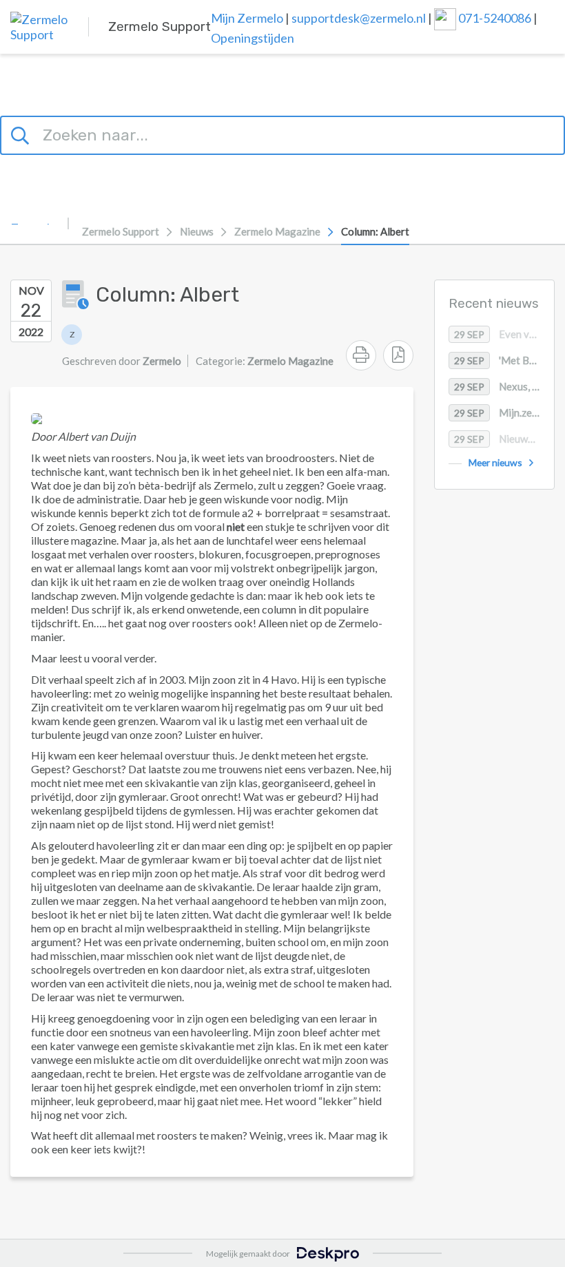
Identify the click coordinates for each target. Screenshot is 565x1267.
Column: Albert (375, 231)
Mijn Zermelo (247, 17)
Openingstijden (252, 37)
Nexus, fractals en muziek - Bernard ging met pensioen (504, 386)
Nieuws (197, 231)
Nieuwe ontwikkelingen (504, 438)
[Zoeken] (22, 134)
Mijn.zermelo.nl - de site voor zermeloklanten (504, 412)
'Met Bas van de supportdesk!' (504, 360)
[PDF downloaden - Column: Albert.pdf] (398, 355)
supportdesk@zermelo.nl (358, 17)
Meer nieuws (495, 462)
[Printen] (361, 355)
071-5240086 (495, 17)
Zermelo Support (120, 231)
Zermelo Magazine (277, 231)
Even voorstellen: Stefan (504, 334)
